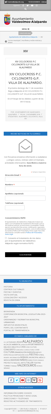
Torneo (7, 366)
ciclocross (33, 116)
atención (24, 345)
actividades (11, 342)
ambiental (16, 344)
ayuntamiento (36, 344)
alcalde (7, 344)
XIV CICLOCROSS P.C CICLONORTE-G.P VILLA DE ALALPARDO (25, 64)
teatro (37, 362)
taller (29, 362)
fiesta (27, 355)
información (15, 357)
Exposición (19, 355)
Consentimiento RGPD (15, 218)
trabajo (14, 366)
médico (42, 357)
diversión (31, 352)
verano (7, 368)
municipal (34, 357)
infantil (6, 357)
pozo (35, 360)
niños (23, 359)
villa (40, 116)
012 (5, 342)
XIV (25, 118)
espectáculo (9, 355)
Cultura (9, 352)
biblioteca (16, 347)
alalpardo (23, 116)
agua (19, 342)
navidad (15, 360)
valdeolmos (26, 365)
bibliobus (8, 347)
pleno (30, 360)
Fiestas (33, 354)
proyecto (8, 363)
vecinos (39, 366)
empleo (38, 352)
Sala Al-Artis (19, 363)
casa (23, 347)
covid (37, 350)
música (7, 360)
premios (41, 360)
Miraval (24, 357)
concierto (9, 349)
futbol (41, 355)
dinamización (20, 352)
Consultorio (29, 350)
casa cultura (31, 347)
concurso (20, 350)
